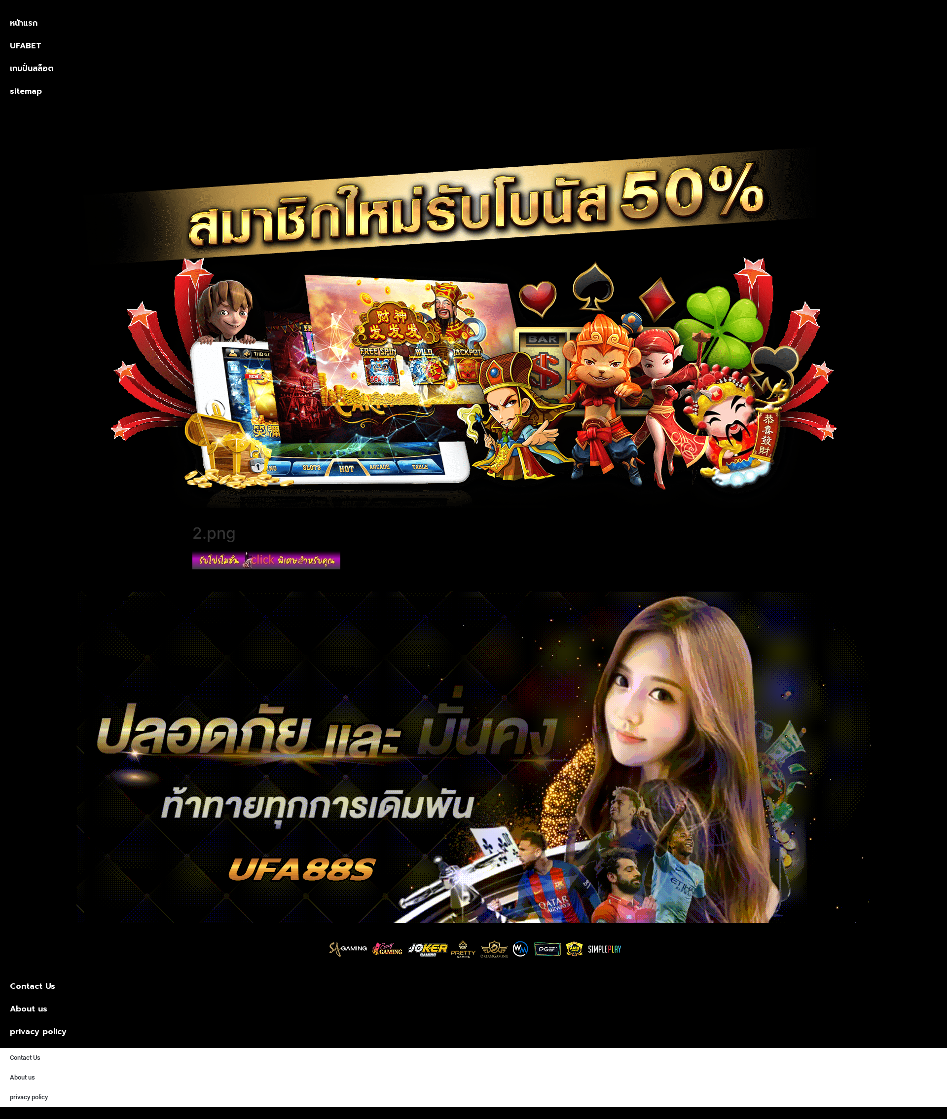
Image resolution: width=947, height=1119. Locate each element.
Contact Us (32, 986)
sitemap (26, 91)
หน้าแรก (23, 23)
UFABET (25, 46)
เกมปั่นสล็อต (31, 69)
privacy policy (38, 1032)
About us (28, 1009)
